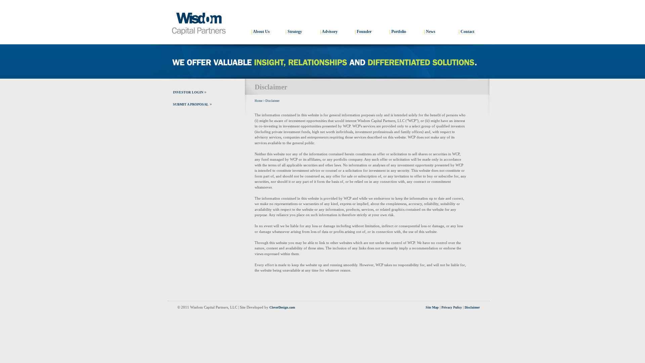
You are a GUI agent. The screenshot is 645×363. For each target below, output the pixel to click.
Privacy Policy (451, 307)
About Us (261, 31)
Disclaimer (272, 101)
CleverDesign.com (282, 307)
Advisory (330, 31)
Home (258, 101)
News (430, 31)
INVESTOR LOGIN (188, 92)
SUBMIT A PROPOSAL (191, 104)
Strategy (295, 31)
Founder (364, 31)
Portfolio (398, 31)
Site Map (432, 307)
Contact (467, 31)
